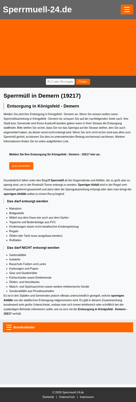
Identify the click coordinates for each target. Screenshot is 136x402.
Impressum (87, 396)
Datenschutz (67, 396)
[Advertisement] (68, 47)
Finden (82, 81)
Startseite (48, 396)
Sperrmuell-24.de (37, 9)
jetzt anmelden (21, 165)
